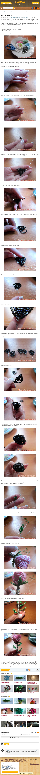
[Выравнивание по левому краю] (9, 737)
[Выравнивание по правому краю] (12, 737)
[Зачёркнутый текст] (7, 737)
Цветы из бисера (25, 17)
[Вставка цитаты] (20, 737)
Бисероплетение (19, 17)
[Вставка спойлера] (23, 737)
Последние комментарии (33, 760)
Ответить (7, 754)
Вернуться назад (6, 669)
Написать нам (32, 763)
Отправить (6, 744)
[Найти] (13, 8)
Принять (10, 771)
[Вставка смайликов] (14, 737)
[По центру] (11, 737)
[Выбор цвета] (16, 737)
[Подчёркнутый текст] (5, 737)
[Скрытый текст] (18, 737)
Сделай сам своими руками (20, 1)
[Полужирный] (2, 737)
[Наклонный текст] (3, 737)
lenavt (8, 750)
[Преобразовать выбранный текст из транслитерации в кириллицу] (22, 737)
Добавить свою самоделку (33, 759)
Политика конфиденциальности (34, 764)
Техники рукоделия (13, 17)
